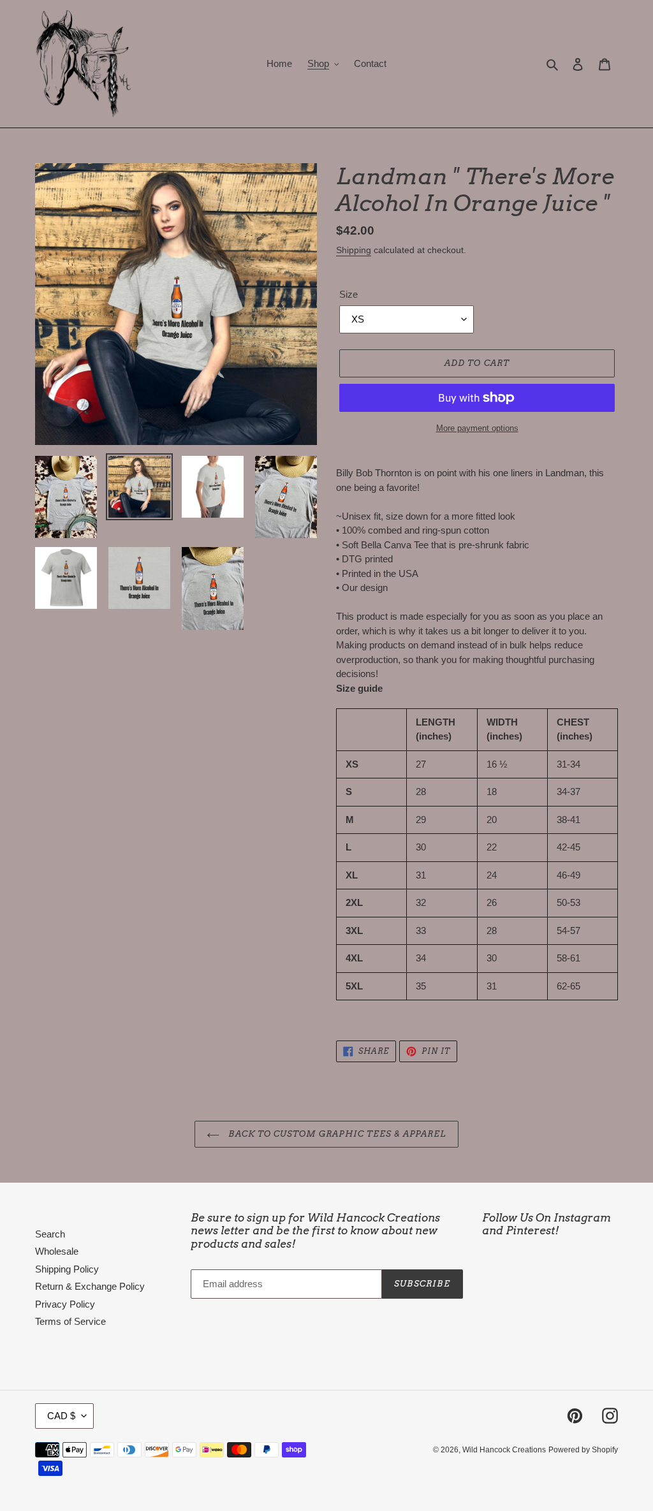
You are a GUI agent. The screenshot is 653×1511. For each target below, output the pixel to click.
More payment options (477, 428)
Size (348, 294)
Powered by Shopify (583, 1449)
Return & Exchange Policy (90, 1286)
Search (50, 1234)
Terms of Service (70, 1321)
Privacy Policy (65, 1304)
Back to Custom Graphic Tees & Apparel (336, 1134)
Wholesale (56, 1251)
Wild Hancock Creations (504, 1449)
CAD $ (61, 1415)
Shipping (353, 250)
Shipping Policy (67, 1269)
